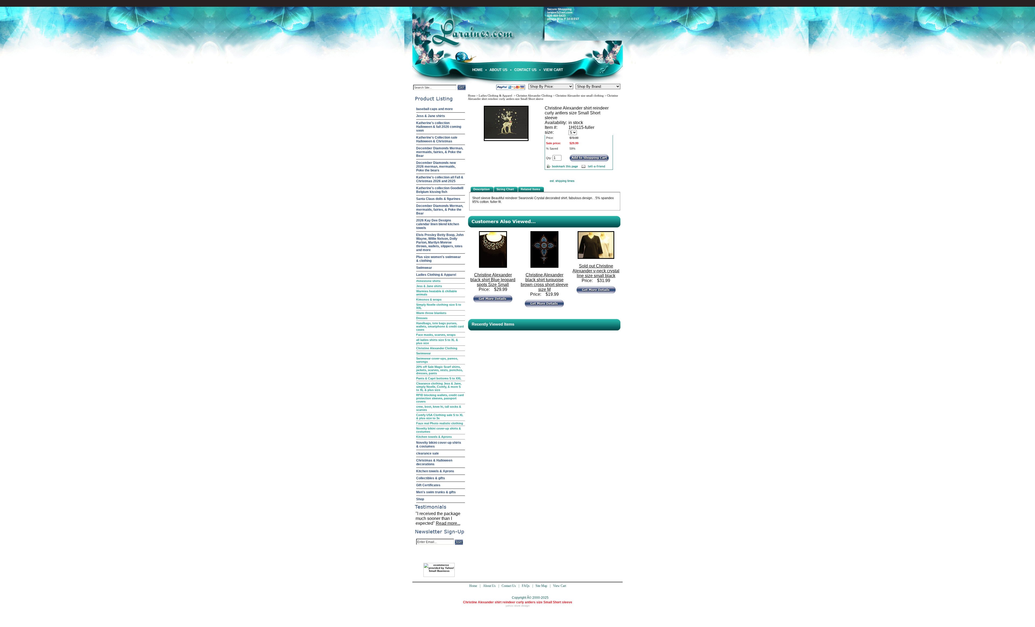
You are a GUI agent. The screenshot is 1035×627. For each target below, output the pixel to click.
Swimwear (424, 268)
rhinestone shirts (428, 281)
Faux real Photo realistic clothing (439, 423)
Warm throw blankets (431, 313)
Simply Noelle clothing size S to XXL (438, 306)
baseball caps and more (434, 109)
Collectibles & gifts (430, 478)
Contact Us (525, 70)
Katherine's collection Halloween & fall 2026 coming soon (438, 126)
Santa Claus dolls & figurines (438, 199)
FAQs (526, 586)
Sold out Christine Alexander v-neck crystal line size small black (595, 271)
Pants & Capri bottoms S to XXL (438, 378)
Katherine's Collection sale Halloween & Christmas (436, 139)
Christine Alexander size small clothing (580, 95)
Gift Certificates (428, 485)
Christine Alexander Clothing (436, 348)
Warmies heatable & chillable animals (436, 293)
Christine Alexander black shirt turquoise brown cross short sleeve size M (544, 282)
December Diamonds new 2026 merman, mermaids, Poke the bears (436, 166)
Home (477, 70)
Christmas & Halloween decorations (434, 462)
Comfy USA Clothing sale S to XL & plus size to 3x (439, 416)
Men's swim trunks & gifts (436, 492)
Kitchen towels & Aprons (434, 436)
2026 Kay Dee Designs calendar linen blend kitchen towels (437, 224)
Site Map (541, 586)
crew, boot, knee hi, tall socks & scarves (438, 408)
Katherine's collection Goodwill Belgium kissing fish (439, 190)
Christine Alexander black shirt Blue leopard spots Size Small (492, 280)
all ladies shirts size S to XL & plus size (437, 341)
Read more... (448, 523)
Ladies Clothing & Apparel (436, 275)
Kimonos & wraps (428, 299)
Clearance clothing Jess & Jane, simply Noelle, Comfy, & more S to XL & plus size (438, 387)
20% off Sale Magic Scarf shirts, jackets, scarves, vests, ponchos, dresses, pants (439, 370)
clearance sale (427, 453)
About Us (498, 70)
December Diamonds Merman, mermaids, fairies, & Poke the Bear (439, 152)
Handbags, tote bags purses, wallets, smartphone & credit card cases (440, 326)
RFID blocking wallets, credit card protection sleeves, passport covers (440, 398)
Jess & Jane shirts (430, 116)
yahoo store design (518, 605)
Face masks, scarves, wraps (436, 334)
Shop (420, 499)
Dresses (421, 318)
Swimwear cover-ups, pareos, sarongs (437, 360)
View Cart (553, 70)
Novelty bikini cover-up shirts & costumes (438, 430)
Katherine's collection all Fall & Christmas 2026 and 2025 (439, 179)
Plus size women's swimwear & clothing (438, 259)
